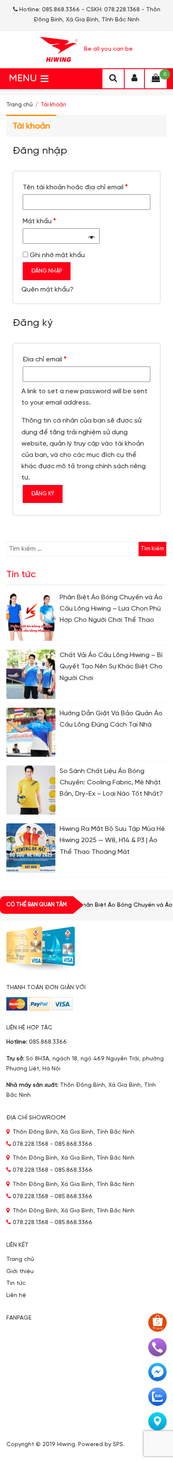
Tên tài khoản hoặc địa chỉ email (75, 187)
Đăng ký (42, 494)
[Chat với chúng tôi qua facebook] (157, 1372)
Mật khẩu (39, 221)
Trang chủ (19, 105)
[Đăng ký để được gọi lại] (157, 1347)
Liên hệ (16, 1295)
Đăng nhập (46, 271)
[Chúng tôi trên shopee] (157, 1322)
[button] (23, 78)
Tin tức (16, 1283)
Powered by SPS (100, 1444)
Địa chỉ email (44, 359)
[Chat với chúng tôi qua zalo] (157, 1396)
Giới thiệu (20, 1272)
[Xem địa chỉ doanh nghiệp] (157, 1421)
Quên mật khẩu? (47, 289)
